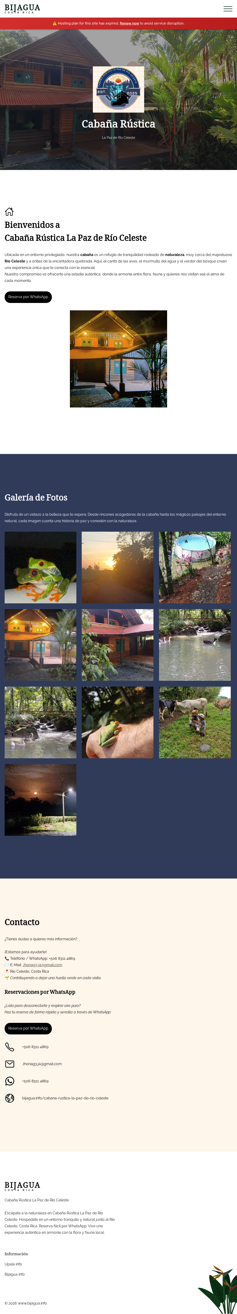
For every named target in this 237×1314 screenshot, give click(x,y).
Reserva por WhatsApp (28, 297)
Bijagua (23, 9)
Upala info (13, 1264)
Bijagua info (15, 1274)
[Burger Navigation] (228, 8)
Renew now (129, 23)
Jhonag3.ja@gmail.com (42, 965)
